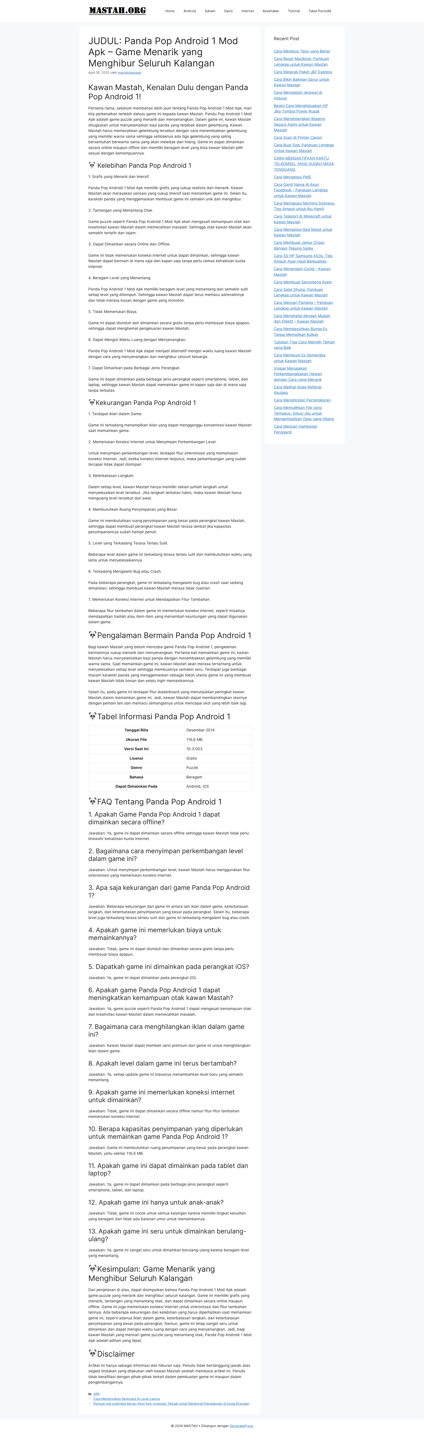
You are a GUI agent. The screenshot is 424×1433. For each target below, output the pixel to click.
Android (190, 11)
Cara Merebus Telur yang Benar (302, 51)
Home (170, 11)
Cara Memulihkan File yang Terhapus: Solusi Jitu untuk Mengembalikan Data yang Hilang (304, 413)
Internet (248, 11)
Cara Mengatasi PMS (292, 177)
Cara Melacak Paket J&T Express (303, 72)
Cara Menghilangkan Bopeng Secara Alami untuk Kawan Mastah (299, 124)
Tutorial (294, 11)
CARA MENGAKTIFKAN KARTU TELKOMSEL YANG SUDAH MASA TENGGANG (304, 164)
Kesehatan (271, 11)
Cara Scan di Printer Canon (298, 137)
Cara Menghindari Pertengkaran (302, 400)
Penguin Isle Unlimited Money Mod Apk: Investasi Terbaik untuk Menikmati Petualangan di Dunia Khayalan (171, 1403)
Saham (210, 11)
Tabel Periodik (320, 11)
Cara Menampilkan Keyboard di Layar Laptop (126, 1399)
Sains (228, 11)
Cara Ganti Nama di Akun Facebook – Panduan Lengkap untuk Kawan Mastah (301, 190)
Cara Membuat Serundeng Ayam (303, 282)
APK (96, 1394)
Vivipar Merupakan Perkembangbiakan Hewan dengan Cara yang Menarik (298, 374)
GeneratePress (241, 1426)
